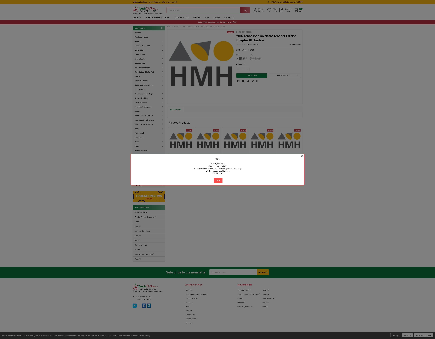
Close (218, 180)
